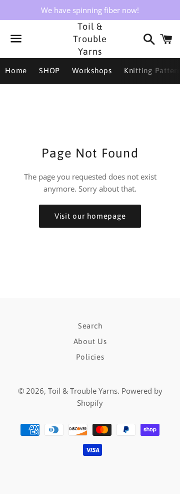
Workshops (92, 70)
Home (16, 70)
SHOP (49, 70)
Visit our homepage (90, 216)
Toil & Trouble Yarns (89, 39)
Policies (90, 357)
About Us (90, 341)
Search (90, 325)
